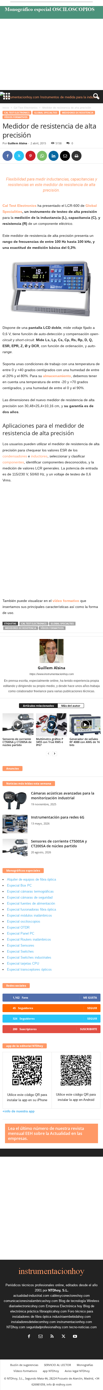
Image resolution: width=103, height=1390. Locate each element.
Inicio (5, 107)
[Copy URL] (88, 156)
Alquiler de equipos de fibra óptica (31, 879)
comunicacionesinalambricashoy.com (31, 1301)
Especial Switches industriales (29, 957)
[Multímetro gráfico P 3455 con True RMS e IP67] (51, 725)
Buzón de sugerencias (24, 1365)
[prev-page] (48, 753)
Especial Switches (20, 951)
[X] (19, 156)
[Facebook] (7, 156)
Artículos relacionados (38, 706)
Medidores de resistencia (77, 112)
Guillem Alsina (17, 143)
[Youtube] (74, 1337)
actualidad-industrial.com (31, 1295)
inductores (39, 456)
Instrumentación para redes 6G (57, 817)
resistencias (18, 184)
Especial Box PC (19, 885)
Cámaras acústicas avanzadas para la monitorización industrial (62, 795)
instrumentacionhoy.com (74, 1322)
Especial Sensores (20, 945)
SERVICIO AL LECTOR (57, 1365)
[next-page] (54, 753)
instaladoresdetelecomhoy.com (33, 1322)
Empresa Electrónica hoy (64, 1306)
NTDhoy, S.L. (58, 1290)
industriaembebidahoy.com (71, 1316)
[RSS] (52, 1337)
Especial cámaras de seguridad (29, 897)
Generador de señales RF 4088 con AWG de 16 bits (85, 742)
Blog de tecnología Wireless (79, 1301)
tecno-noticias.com (83, 1327)
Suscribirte (88, 1029)
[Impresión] (77, 156)
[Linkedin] (53, 156)
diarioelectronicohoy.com (27, 1306)
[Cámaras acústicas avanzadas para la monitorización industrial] (15, 800)
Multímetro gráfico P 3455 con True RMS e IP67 (49, 742)
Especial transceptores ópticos (29, 969)
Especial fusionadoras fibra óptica (31, 909)
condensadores (14, 456)
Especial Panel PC (20, 933)
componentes (13, 462)
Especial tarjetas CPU (23, 963)
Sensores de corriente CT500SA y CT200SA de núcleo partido (17, 742)
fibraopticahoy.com (53, 1311)
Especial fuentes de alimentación (31, 903)
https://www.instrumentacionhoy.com (52, 673)
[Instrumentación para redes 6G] (15, 824)
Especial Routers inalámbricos (29, 939)
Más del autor (70, 706)
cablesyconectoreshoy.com (70, 1295)
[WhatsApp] (42, 156)
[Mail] (40, 1337)
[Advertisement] (51, 56)
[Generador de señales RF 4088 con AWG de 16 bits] (85, 725)
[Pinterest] (31, 156)
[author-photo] (51, 651)
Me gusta (90, 997)
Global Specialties (45, 112)
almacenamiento (57, 376)
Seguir (92, 1008)
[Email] (65, 156)
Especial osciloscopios (23, 921)
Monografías (85, 1365)
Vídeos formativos (16, 117)
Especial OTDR (18, 927)
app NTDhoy (51, 1371)
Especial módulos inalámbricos (29, 915)
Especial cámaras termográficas (30, 891)
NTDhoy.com (15, 1327)
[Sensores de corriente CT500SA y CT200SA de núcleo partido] (18, 725)
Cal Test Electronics (26, 107)
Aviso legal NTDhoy (77, 1371)
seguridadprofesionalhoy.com (47, 1327)
